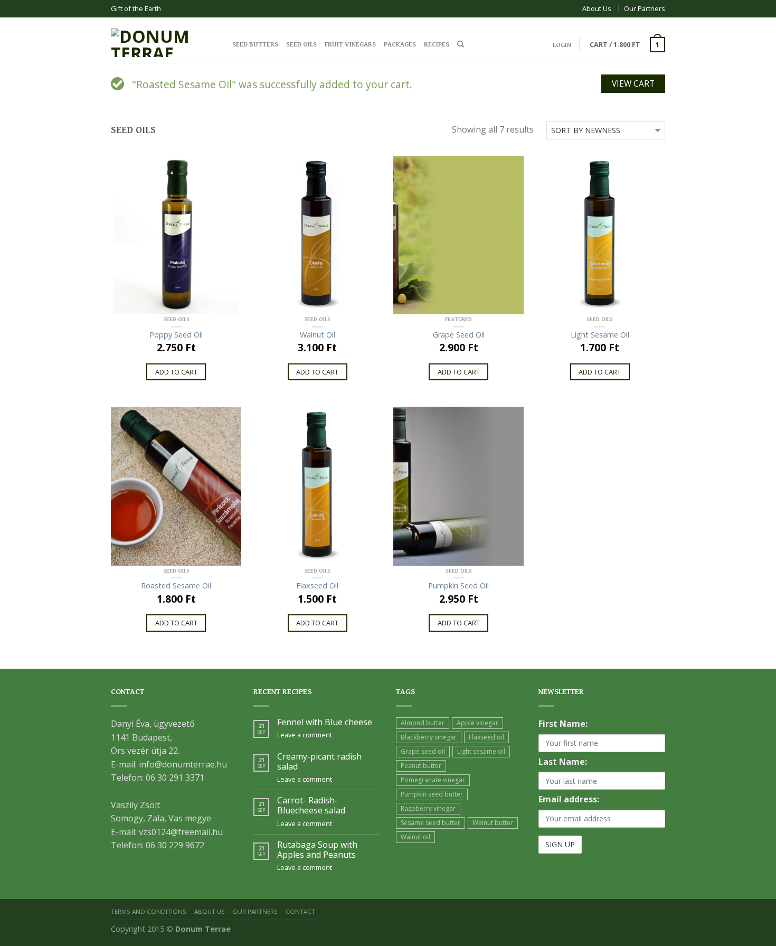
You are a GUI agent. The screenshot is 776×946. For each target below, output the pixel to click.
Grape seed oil (423, 751)
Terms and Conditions (148, 911)
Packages (400, 45)
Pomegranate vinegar (433, 779)
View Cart (633, 83)
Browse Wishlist (511, 420)
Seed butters (255, 45)
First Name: (563, 723)
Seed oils (301, 45)
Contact (300, 911)
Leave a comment (304, 734)
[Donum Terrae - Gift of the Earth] (163, 40)
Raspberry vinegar (428, 808)
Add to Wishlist (228, 169)
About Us (596, 8)
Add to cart (176, 372)
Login (562, 45)
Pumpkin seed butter (432, 794)
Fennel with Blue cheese (324, 722)
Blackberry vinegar (429, 737)
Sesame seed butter (430, 822)
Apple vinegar (477, 722)
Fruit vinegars (350, 45)
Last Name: (562, 761)
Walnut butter (492, 822)
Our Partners (644, 8)
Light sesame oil (481, 751)
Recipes (436, 45)
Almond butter (422, 722)
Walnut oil (415, 836)
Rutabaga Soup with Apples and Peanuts (317, 850)
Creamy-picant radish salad (319, 762)
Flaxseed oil (486, 737)
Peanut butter (421, 765)
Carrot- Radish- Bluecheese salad (311, 805)
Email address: (568, 799)
